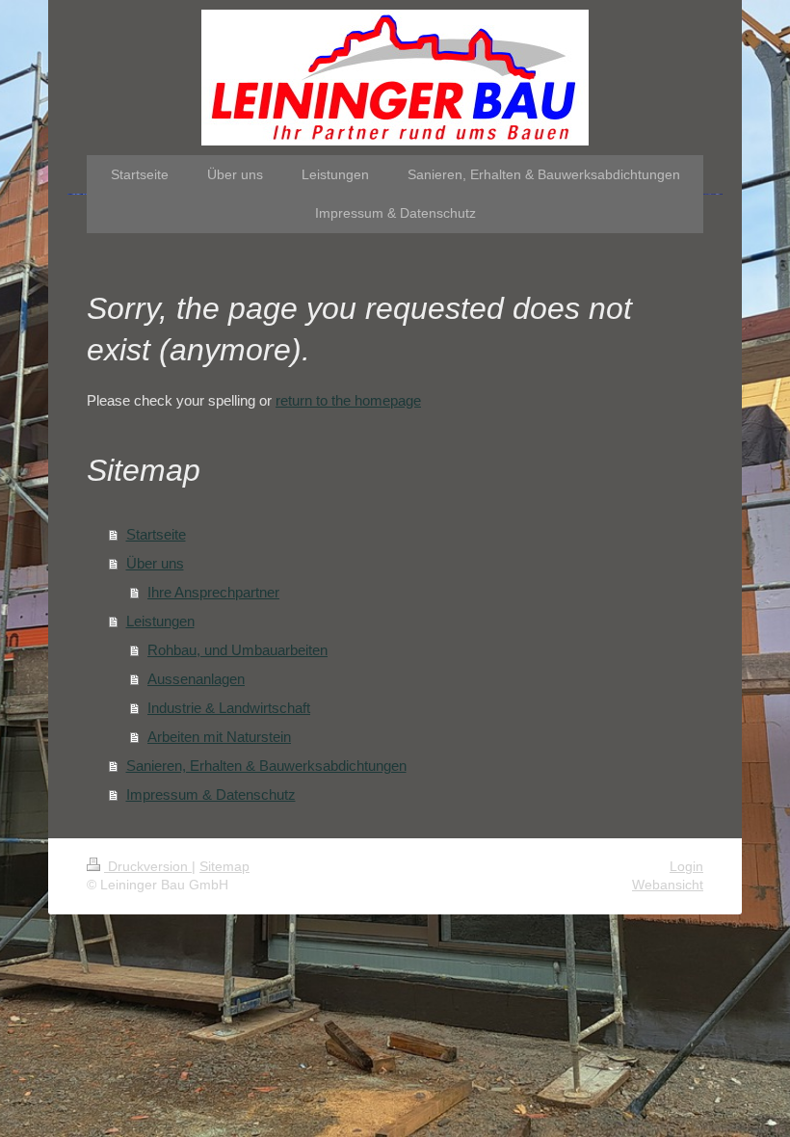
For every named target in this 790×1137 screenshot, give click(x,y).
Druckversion (148, 866)
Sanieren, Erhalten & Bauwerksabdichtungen (266, 765)
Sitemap (224, 866)
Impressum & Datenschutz (211, 794)
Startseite (156, 534)
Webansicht (667, 884)
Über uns (155, 563)
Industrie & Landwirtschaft (228, 708)
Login (686, 866)
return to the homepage (348, 400)
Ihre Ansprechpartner (213, 592)
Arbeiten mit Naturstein (219, 736)
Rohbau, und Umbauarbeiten (237, 650)
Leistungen (160, 621)
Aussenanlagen (196, 679)
